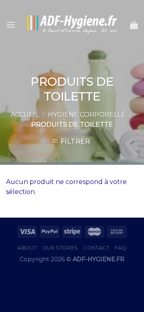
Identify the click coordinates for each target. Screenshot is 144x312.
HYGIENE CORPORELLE (87, 114)
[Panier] (134, 25)
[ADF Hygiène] (72, 25)
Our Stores (60, 248)
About (27, 248)
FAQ (120, 248)
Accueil (25, 114)
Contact (96, 248)
